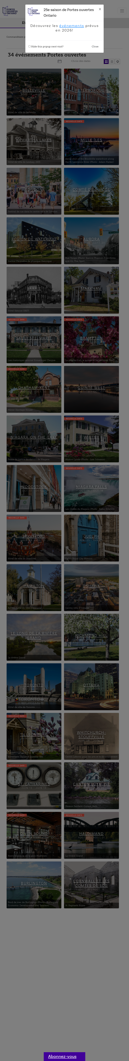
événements (71, 25)
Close (95, 46)
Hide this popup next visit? (47, 46)
